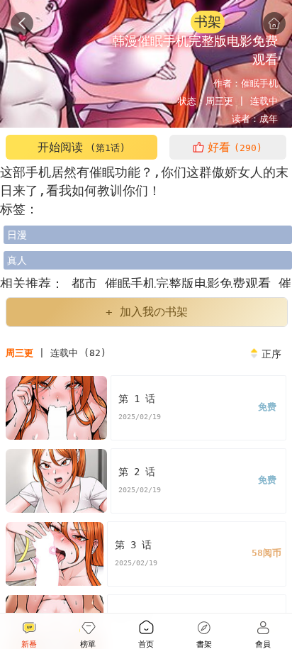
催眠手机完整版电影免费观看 (192, 283)
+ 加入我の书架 (147, 311)
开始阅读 (81, 147)
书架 (207, 21)
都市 (84, 283)
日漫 (17, 234)
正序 (271, 354)
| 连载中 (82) (56, 353)
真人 (17, 260)
